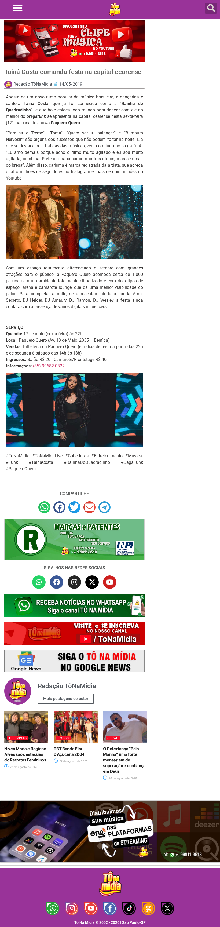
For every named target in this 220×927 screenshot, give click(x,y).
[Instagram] (74, 582)
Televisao (18, 738)
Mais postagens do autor (65, 698)
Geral (112, 738)
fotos (63, 738)
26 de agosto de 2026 (122, 778)
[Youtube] (109, 582)
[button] (17, 8)
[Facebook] (56, 582)
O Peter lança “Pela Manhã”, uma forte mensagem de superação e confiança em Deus (124, 760)
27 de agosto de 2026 (23, 766)
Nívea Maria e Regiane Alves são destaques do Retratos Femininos (25, 754)
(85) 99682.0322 (49, 365)
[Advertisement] (183, 59)
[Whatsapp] (39, 582)
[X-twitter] (92, 582)
